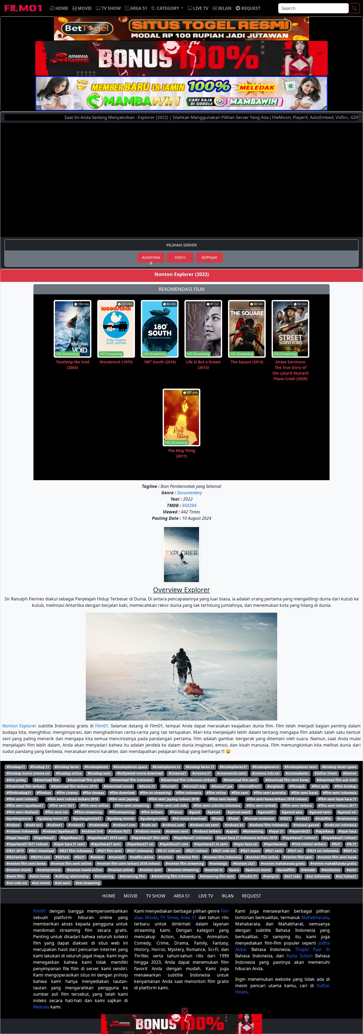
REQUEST (251, 896)
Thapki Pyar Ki (312, 949)
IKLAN (228, 896)
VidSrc (180, 257)
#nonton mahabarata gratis (283, 863)
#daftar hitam (326, 773)
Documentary (189, 493)
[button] (167, 8)
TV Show (169, 917)
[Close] (185, 43)
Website (41, 1007)
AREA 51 (182, 896)
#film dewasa (93, 792)
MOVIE (131, 896)
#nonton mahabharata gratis (333, 863)
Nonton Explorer (19, 726)
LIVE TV (206, 896)
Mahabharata (315, 917)
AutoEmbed (151, 258)
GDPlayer (209, 257)
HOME (108, 896)
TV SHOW (155, 896)
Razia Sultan (299, 956)
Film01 (101, 726)
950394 (189, 505)
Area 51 (189, 917)
